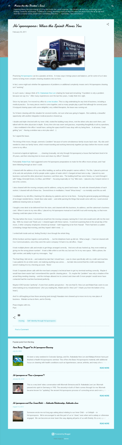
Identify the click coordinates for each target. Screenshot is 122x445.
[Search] (112, 6)
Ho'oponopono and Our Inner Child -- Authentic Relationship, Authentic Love (45, 403)
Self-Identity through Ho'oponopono (41, 321)
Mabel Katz (26, 162)
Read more (104, 368)
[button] (107, 24)
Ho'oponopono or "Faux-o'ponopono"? (29, 375)
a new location (52, 102)
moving (21, 321)
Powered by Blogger (62, 434)
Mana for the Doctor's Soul (29, 6)
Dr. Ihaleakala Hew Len (47, 93)
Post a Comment (22, 329)
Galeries (66, 439)
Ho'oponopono (26, 76)
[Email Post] (19, 316)
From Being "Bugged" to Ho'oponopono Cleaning (33, 347)
